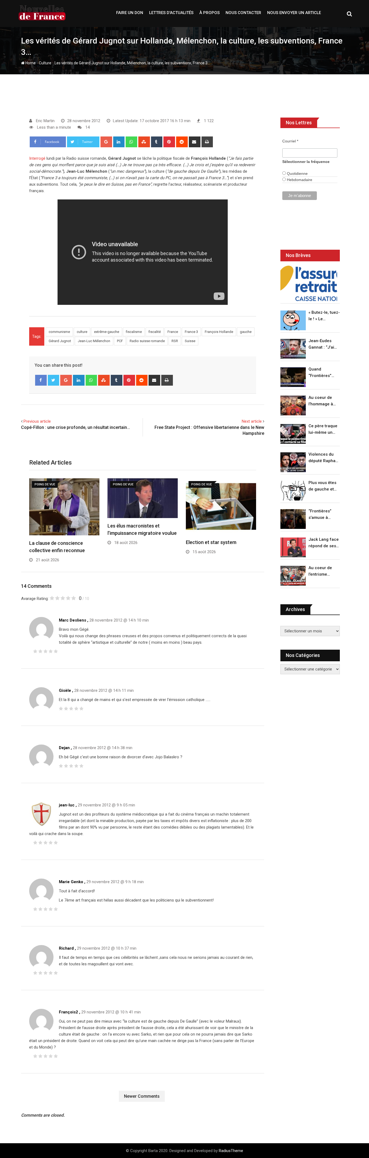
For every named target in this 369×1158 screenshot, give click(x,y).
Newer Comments (142, 1096)
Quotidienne (297, 173)
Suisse (190, 341)
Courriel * (290, 141)
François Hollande (219, 332)
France (172, 332)
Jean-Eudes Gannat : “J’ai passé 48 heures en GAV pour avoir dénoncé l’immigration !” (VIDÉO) (322, 344)
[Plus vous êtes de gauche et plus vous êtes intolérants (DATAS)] (293, 490)
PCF (120, 341)
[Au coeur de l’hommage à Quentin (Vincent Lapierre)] (293, 405)
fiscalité (155, 332)
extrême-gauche (106, 332)
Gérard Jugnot (60, 341)
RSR (175, 341)
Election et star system (211, 542)
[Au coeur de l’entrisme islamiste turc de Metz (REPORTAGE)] (293, 576)
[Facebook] (41, 380)
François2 (68, 1012)
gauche (245, 332)
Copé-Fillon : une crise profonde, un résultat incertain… (75, 427)
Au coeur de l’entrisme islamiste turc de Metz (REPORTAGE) (321, 571)
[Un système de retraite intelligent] (308, 283)
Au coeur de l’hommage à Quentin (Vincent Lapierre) (320, 401)
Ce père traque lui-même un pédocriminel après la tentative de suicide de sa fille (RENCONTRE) (322, 429)
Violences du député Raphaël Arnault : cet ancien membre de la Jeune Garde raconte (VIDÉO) (323, 458)
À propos (209, 12)
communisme (59, 332)
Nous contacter (243, 12)
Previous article (37, 421)
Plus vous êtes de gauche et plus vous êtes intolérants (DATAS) (322, 486)
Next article (252, 421)
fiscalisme (134, 332)
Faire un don (129, 12)
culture (82, 332)
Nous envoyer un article (294, 12)
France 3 (191, 332)
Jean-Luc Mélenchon (94, 341)
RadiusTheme (231, 1150)
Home (30, 63)
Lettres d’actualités (171, 12)
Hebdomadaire (299, 180)
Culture (45, 63)
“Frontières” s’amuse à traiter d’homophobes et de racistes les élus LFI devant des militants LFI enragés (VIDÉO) (322, 515)
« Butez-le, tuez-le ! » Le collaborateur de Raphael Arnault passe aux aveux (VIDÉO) (324, 316)
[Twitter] (53, 380)
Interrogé (37, 158)
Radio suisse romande (147, 341)
